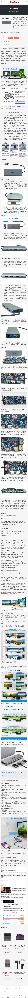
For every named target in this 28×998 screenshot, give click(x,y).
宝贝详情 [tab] (5, 48)
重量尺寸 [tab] (11, 48)
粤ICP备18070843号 (24, 991)
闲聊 (13, 988)
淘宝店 (10, 988)
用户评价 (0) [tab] (17, 48)
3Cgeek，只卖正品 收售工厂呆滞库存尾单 (11, 991)
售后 (16, 988)
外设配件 (6, 44)
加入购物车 (10, 37)
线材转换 (11, 44)
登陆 (19, 988)
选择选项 (20, 952)
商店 (22, 988)
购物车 (6, 988)
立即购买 (16, 37)
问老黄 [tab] (23, 48)
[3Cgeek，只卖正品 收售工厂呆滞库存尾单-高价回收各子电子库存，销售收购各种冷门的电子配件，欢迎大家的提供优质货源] (14, 2)
